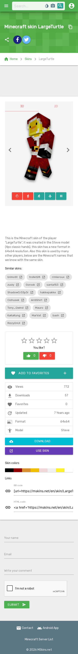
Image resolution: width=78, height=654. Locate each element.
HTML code (19, 502)
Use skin (29, 451)
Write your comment (18, 570)
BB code (18, 485)
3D (22, 106)
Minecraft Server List (39, 639)
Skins (28, 59)
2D (56, 106)
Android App (48, 628)
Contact (24, 628)
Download (29, 441)
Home (11, 59)
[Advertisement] (39, 81)
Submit (16, 605)
